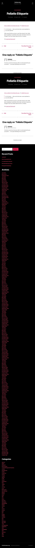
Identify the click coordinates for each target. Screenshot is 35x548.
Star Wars (4, 522)
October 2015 (4, 215)
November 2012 (5, 253)
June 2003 (4, 394)
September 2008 (5, 308)
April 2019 (4, 193)
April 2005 (4, 364)
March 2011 (4, 267)
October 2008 (4, 307)
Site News (4, 521)
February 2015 (5, 226)
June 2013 (4, 244)
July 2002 (4, 409)
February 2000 (5, 449)
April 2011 (4, 266)
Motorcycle (4, 489)
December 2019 (5, 185)
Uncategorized (17, 77)
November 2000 (5, 437)
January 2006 (4, 352)
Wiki (3, 530)
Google (3, 475)
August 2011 (4, 260)
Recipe (3, 514)
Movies (3, 492)
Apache (3, 462)
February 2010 (5, 285)
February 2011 (4, 268)
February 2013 (5, 249)
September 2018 (5, 197)
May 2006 (4, 346)
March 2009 (4, 300)
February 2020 (5, 182)
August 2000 (4, 441)
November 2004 (5, 371)
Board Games (4, 466)
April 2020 (4, 179)
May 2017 (4, 208)
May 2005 (4, 363)
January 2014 (4, 238)
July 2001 (4, 426)
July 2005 (4, 360)
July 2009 (4, 294)
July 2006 (4, 344)
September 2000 (5, 440)
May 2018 (4, 198)
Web (3, 528)
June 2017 (4, 207)
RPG (2, 518)
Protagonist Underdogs (6, 165)
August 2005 (4, 359)
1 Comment (25, 17)
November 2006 (5, 338)
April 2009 (4, 298)
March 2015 (4, 224)
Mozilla (3, 493)
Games (3, 474)
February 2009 (5, 301)
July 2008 (4, 311)
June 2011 (4, 263)
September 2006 (5, 341)
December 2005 (5, 353)
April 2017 (4, 209)
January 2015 (4, 227)
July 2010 (4, 278)
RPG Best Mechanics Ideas (7, 163)
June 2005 (4, 361)
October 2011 (4, 257)
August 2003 (4, 392)
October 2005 (4, 356)
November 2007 (5, 322)
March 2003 (4, 398)
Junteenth (4, 157)
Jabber (3, 484)
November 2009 (5, 289)
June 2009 (4, 296)
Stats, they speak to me (6, 159)
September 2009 (5, 292)
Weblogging (4, 529)
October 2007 (4, 323)
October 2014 (4, 231)
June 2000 (4, 444)
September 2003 (5, 390)
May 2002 (4, 412)
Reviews (3, 517)
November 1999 (5, 453)
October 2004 (4, 372)
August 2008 (4, 309)
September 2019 (5, 189)
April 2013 (4, 246)
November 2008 (5, 305)
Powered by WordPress (15, 545)
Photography (4, 503)
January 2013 (4, 250)
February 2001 (5, 433)
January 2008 (4, 319)
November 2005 (5, 355)
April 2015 (4, 223)
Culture (3, 469)
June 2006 (4, 345)
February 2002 (5, 416)
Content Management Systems (8, 467)
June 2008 (4, 312)
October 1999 (4, 455)
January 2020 (4, 183)
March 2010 (4, 283)
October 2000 (4, 438)
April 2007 (4, 331)
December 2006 (5, 337)
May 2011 (4, 264)
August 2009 (4, 293)
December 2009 (5, 287)
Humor (3, 480)
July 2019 (4, 192)
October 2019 (4, 187)
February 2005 (5, 367)
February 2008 (5, 318)
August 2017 (4, 204)
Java (3, 485)
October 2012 (4, 255)
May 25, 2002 (18, 17)
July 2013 (4, 242)
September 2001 (5, 423)
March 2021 (4, 174)
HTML (3, 478)
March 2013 (4, 248)
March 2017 (4, 211)
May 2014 (4, 234)
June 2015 (4, 220)
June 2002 (4, 411)
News (3, 495)
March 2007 (4, 333)
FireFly (3, 471)
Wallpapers (4, 526)
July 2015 (4, 219)
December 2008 (5, 304)
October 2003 (4, 389)
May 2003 (4, 396)
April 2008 (4, 315)
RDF (2, 512)
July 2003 (4, 393)
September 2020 (5, 175)
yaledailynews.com (25, 25)
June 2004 (4, 378)
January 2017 (4, 213)
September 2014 (5, 233)
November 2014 (5, 230)
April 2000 (4, 446)
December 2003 (5, 386)
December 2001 (5, 419)
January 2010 (4, 286)
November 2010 (5, 272)
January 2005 (4, 368)
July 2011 (4, 261)
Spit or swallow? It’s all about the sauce (12, 25)
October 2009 (4, 290)
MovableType (4, 491)
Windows (4, 532)
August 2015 (4, 218)
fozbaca (11, 17)
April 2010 (4, 282)
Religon (3, 515)
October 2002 (4, 405)
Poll (2, 507)
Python (3, 508)
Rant (3, 511)
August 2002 (4, 408)
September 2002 (5, 407)
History (3, 477)
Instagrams (4, 481)
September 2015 (5, 216)
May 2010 (4, 281)
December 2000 (5, 435)
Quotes (3, 510)
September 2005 (5, 357)
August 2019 (4, 190)
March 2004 (4, 382)
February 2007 (5, 334)
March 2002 (4, 415)
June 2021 (4, 172)
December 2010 (5, 271)
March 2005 (4, 366)
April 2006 (4, 348)
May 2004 (4, 379)
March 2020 (4, 181)
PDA (2, 496)
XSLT (3, 534)
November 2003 (5, 387)
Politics (3, 506)
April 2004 (4, 381)
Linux (3, 488)
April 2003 (4, 397)
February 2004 (5, 383)
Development (4, 470)
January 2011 (4, 270)
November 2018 (5, 196)
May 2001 (4, 429)
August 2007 (4, 326)
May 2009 (4, 297)
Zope (3, 536)
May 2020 (4, 178)
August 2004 (4, 375)
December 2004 (5, 370)
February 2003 (5, 400)
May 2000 (4, 445)
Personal (3, 500)
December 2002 (5, 403)
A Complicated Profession (7, 161)
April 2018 (4, 200)
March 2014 (4, 237)
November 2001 (5, 420)
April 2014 (4, 235)
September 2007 (5, 324)
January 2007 (4, 335)
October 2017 (4, 201)
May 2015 (4, 222)
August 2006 (4, 342)
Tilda (3, 523)
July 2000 (4, 442)
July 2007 (4, 327)
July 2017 (4, 205)
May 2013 (4, 245)
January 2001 (4, 434)
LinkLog (3, 486)
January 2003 (4, 401)
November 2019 (5, 186)
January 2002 (4, 418)
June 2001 (4, 427)
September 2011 (5, 259)
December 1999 (5, 452)
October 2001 (4, 422)
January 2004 (4, 385)
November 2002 (5, 404)
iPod (3, 482)
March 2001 (4, 431)
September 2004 (5, 374)
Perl (2, 497)
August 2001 (4, 424)
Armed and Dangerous (10, 39)
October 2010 (4, 274)
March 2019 (4, 194)
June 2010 (4, 279)
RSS (2, 519)
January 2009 (4, 303)
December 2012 (5, 252)
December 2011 (5, 256)
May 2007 (4, 330)
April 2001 (4, 430)
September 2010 (5, 275)
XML (3, 533)
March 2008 (4, 316)
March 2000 (4, 448)
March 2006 (4, 349)
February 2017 (5, 212)
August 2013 (4, 241)
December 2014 (5, 229)
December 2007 (5, 320)
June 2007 (4, 329)
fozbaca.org (17, 2)
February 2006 (5, 350)
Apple (3, 463)
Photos (3, 504)
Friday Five (4, 473)
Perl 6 (3, 499)
